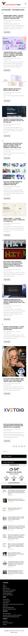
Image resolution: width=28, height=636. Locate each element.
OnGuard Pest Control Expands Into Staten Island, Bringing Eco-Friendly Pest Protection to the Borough (16, 527)
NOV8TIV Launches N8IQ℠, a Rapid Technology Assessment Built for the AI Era (13, 328)
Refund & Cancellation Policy (9, 609)
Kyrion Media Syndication (9, 20)
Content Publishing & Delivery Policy (11, 616)
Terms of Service (6, 601)
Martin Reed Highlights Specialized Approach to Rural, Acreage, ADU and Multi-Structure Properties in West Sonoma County (16, 536)
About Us (5, 586)
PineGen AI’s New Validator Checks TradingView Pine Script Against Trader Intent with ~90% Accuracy (14, 302)
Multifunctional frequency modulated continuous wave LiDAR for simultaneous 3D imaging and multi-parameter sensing (13, 264)
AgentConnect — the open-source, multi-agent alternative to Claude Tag (14, 220)
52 (21, 446)
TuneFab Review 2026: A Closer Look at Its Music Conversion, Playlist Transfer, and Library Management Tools (13, 54)
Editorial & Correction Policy (9, 590)
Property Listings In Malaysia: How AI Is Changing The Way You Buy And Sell (13, 120)
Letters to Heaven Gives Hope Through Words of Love (15, 508)
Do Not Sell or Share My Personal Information (13, 604)
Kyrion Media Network (8, 594)
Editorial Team (6, 588)
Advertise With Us (7, 613)
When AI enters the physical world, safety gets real (12, 89)
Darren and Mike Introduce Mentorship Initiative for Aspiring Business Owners (16, 554)
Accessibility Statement (8, 591)
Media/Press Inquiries (8, 622)
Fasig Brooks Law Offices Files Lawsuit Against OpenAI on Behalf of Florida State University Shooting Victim (12, 145)
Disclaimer (5, 606)
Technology (5, 22)
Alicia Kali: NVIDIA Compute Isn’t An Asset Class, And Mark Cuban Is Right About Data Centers (13, 380)
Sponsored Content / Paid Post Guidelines (12, 615)
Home (4, 585)
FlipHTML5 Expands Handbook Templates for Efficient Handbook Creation (12, 183)
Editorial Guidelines (7, 593)
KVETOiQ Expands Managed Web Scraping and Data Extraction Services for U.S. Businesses (13, 426)
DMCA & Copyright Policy (8, 607)
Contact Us (5, 621)
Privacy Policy (6, 599)
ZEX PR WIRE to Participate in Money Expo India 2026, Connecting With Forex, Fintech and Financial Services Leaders (16, 492)
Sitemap (5, 624)
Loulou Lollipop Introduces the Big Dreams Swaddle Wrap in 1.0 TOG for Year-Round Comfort (16, 518)
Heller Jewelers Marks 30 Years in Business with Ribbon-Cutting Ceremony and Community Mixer (16, 572)
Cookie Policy (6, 602)
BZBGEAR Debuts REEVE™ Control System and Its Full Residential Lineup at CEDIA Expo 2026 (13, 17)
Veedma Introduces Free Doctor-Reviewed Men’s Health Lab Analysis (16, 500)
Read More (7, 32)
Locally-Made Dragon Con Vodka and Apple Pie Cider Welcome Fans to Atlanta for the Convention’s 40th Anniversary (16, 563)
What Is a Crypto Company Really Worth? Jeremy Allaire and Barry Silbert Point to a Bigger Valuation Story (16, 545)
